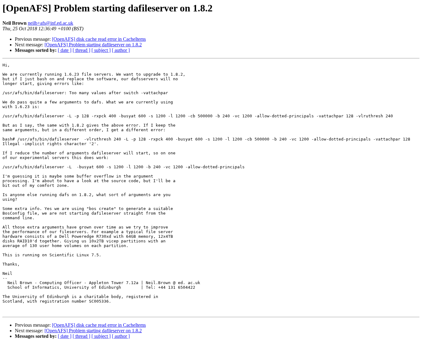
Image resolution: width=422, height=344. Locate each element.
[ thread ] (81, 50)
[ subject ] (101, 50)
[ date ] (64, 50)
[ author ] (121, 50)
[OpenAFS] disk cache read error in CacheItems (99, 39)
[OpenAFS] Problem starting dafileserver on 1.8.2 (93, 44)
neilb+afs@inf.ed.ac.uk (50, 23)
